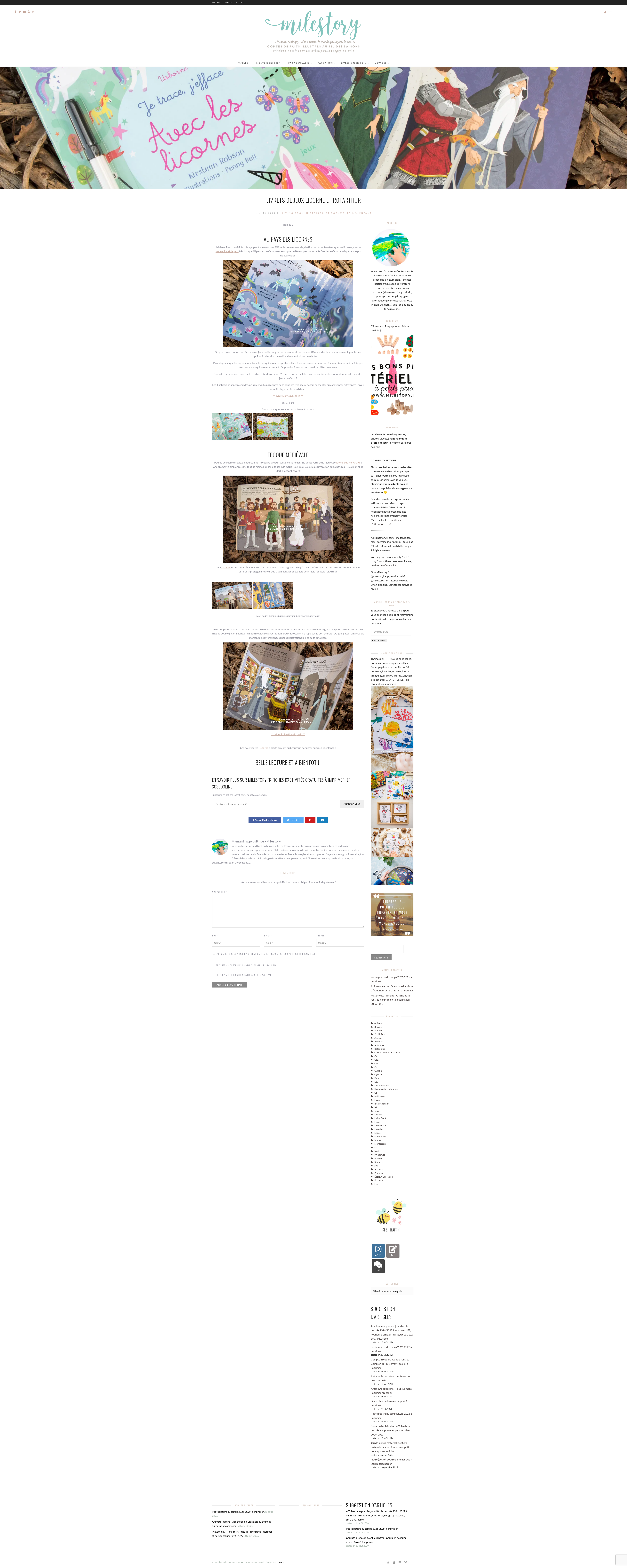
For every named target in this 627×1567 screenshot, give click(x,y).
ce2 (376, 1059)
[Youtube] (29, 11)
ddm (376, 1078)
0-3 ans (378, 1023)
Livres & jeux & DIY (353, 63)
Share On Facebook (266, 819)
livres (377, 1132)
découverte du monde (386, 1089)
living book (380, 1118)
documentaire (381, 1085)
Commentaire (219, 891)
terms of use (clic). (386, 565)
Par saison (325, 63)
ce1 (376, 1056)
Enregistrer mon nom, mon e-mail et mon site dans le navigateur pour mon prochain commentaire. (266, 953)
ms (376, 1147)
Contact (239, 2)
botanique (379, 1048)
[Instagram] (33, 11)
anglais (378, 1037)
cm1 (376, 1063)
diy (376, 1081)
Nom (215, 935)
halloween (379, 1096)
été (376, 1183)
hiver (377, 1099)
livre (376, 1121)
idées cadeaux (381, 1103)
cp (375, 1067)
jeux (376, 1111)
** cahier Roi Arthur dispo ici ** (288, 734)
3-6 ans (378, 1027)
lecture (378, 1114)
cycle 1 (378, 1070)
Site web (320, 935)
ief (375, 1107)
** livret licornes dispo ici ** (288, 395)
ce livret (226, 567)
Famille (243, 63)
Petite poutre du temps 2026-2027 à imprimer (238, 1511)
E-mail (268, 935)
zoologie (378, 1173)
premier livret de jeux (227, 251)
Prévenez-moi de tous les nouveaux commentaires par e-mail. (247, 965)
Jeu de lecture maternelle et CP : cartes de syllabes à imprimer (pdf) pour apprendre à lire (390, 1447)
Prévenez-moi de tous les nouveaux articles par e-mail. (244, 974)
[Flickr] (24, 11)
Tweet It (294, 819)
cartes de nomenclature (387, 1052)
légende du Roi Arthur (348, 462)
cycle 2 (378, 1074)
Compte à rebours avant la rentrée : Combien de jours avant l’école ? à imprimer (390, 1363)
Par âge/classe (298, 63)
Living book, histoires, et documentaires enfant (327, 213)
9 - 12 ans (379, 1034)
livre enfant (380, 1125)
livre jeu (378, 1129)
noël (376, 1151)
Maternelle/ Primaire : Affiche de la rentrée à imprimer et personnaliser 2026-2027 (390, 999)
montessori (380, 1143)
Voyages (380, 63)
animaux (379, 1041)
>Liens (228, 2)
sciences (378, 1162)
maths (377, 1140)
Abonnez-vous (352, 804)
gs (375, 1092)
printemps (379, 1154)
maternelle (380, 1136)
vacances (379, 1169)
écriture (378, 1180)
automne (379, 1045)
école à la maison (383, 1176)
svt (376, 1165)
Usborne (263, 747)
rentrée (378, 1158)
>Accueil (217, 2)
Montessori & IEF (268, 63)
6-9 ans (378, 1030)
